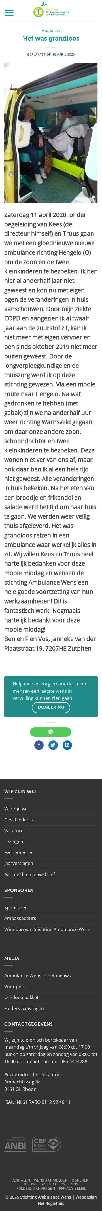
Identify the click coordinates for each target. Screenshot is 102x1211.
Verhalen (51, 31)
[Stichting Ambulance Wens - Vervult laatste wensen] (51, 10)
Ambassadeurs (20, 918)
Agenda (49, 1184)
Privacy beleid (73, 1188)
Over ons (69, 1184)
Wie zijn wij (15, 809)
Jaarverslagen (18, 863)
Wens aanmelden (51, 1180)
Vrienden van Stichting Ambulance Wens (47, 929)
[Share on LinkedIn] (67, 745)
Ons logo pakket (21, 997)
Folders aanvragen (24, 1008)
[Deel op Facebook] (39, 745)
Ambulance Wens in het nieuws (37, 975)
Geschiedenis (18, 820)
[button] (9, 13)
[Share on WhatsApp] (50, 732)
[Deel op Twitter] (53, 745)
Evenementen (19, 852)
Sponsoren (16, 907)
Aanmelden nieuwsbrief (29, 874)
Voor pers (15, 986)
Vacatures (15, 831)
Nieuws (31, 1184)
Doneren (80, 1180)
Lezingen (13, 841)
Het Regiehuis (51, 1203)
